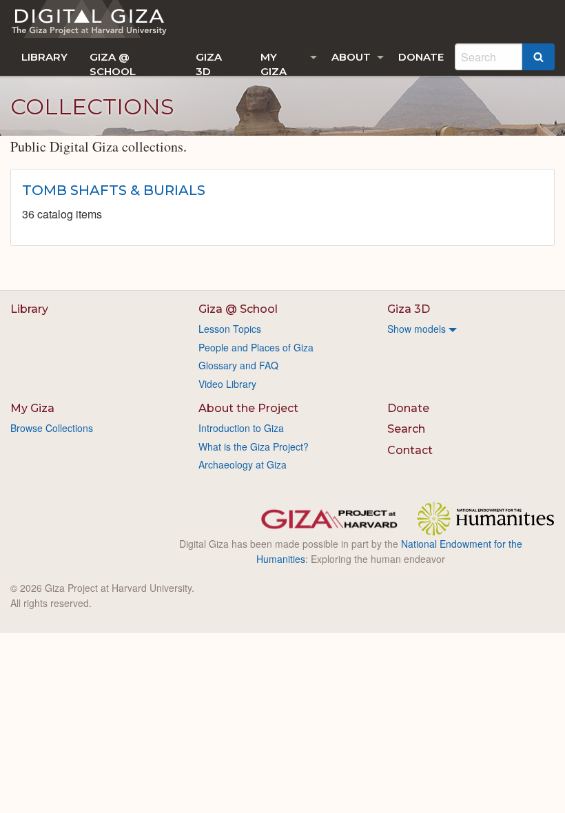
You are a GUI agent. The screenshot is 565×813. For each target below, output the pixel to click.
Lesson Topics (229, 329)
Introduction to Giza (241, 428)
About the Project (248, 408)
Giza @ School (113, 63)
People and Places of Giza (256, 347)
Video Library (227, 384)
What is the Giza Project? (253, 446)
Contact (410, 450)
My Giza (273, 63)
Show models (416, 328)
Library (44, 56)
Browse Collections (51, 428)
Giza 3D (209, 63)
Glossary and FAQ (238, 365)
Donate (421, 56)
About (351, 56)
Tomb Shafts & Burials (113, 190)
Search (406, 428)
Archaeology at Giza (242, 464)
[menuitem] (44, 57)
